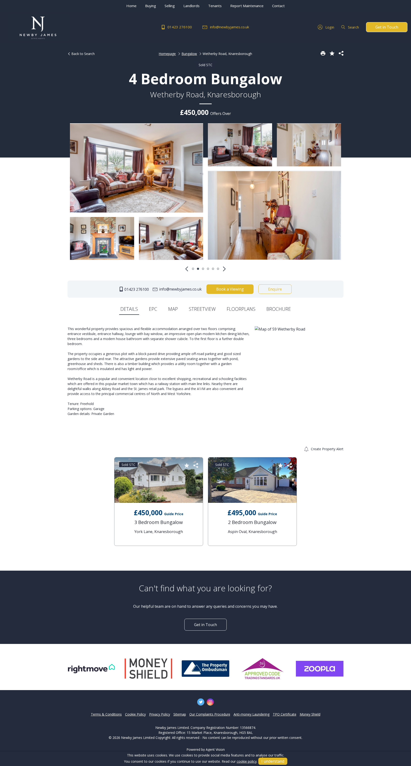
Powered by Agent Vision (205, 749)
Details (129, 309)
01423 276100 (179, 27)
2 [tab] (198, 269)
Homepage (167, 53)
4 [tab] (208, 269)
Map (173, 309)
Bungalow (189, 53)
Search (353, 27)
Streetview (202, 309)
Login (329, 27)
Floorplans (241, 309)
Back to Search (82, 53)
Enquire (275, 289)
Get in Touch (386, 27)
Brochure (278, 309)
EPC (153, 309)
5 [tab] (213, 269)
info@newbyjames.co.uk (229, 27)
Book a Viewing (230, 289)
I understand (272, 761)
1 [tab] (193, 269)
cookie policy (247, 761)
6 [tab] (218, 269)
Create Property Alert (326, 449)
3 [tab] (203, 269)
